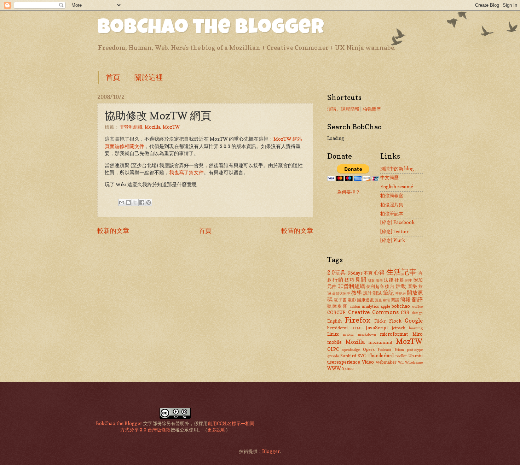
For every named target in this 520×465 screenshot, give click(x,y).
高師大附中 (341, 293)
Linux (333, 334)
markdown (367, 334)
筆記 (388, 292)
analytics (370, 306)
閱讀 (395, 300)
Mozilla (153, 127)
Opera (369, 349)
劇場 (386, 300)
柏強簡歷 (372, 109)
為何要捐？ (348, 192)
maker (348, 334)
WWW (334, 368)
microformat (394, 334)
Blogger (271, 451)
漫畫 (378, 300)
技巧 (349, 280)
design (417, 313)
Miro (417, 334)
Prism (399, 349)
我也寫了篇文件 (186, 172)
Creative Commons (373, 312)
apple (385, 306)
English (334, 321)
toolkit (401, 356)
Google (414, 320)
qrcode (333, 356)
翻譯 (417, 299)
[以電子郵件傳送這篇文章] (121, 202)
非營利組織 (131, 127)
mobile (334, 342)
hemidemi (337, 327)
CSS (405, 312)
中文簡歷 (389, 177)
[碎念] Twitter (394, 231)
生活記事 (401, 271)
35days (355, 273)
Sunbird (348, 355)
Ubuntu (415, 355)
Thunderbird (381, 355)
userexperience (343, 362)
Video (368, 362)
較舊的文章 (297, 230)
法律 (388, 280)
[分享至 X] (135, 202)
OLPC (333, 349)
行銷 (338, 279)
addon (354, 306)
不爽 (368, 273)
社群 (399, 280)
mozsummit (380, 342)
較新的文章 (113, 230)
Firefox (358, 320)
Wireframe (414, 362)
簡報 (405, 299)
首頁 (113, 77)
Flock (395, 321)
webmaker (386, 362)
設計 (367, 293)
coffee (417, 306)
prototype (415, 349)
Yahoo (347, 368)
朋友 (371, 280)
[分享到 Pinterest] (148, 202)
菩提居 (400, 293)
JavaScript (377, 327)
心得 (379, 272)
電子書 (340, 300)
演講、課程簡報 (343, 109)
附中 (409, 280)
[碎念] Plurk (392, 240)
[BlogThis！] (128, 202)
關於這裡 (148, 77)
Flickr (380, 321)
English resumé (396, 186)
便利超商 (375, 286)
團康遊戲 (365, 300)
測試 (377, 293)
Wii (401, 362)
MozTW (171, 127)
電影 (351, 300)
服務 (379, 280)
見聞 (360, 279)
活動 (400, 286)
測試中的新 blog (397, 168)
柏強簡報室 (391, 195)
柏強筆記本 (391, 213)
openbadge (351, 349)
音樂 (412, 286)
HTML (356, 328)
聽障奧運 (337, 306)
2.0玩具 (336, 272)
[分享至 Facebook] (141, 202)
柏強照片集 (391, 204)
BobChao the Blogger (210, 29)
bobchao (401, 306)
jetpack (398, 327)
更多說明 (216, 429)
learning (416, 328)
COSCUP (336, 312)
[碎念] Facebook (397, 222)
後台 (389, 286)
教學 (356, 292)
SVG (362, 355)
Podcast (384, 349)
